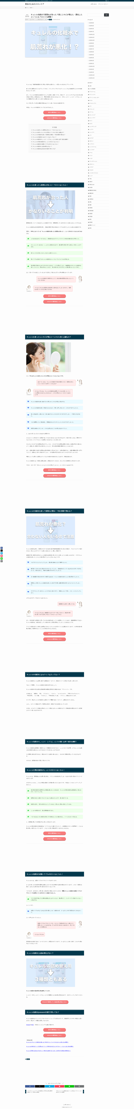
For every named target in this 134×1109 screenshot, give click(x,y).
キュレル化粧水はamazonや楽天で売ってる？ (44, 148)
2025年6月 (91, 51)
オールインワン (92, 103)
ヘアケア (91, 167)
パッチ (90, 158)
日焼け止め (91, 184)
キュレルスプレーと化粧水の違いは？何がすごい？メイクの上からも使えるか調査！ (47, 1042)
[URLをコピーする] (79, 1086)
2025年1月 (91, 63)
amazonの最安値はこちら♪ (54, 118)
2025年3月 (91, 57)
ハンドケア (91, 149)
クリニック (91, 109)
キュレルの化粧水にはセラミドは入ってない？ (44, 137)
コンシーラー (92, 117)
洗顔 (90, 196)
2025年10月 (91, 40)
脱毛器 (90, 222)
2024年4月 (91, 69)
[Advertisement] (54, 69)
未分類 (90, 187)
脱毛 (90, 219)
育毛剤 (90, 216)
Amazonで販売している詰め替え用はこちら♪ (54, 1002)
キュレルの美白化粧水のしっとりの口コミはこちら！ (46, 141)
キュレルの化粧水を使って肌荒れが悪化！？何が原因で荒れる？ (49, 134)
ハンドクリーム (92, 146)
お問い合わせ (67, 1104)
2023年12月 (91, 75)
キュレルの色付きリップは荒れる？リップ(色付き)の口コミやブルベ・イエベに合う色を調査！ (50, 1046)
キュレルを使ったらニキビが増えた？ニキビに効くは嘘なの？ (48, 132)
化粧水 (50, 19)
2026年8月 (91, 22)
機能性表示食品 (92, 190)
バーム (90, 152)
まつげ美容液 (92, 88)
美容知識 (91, 210)
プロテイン (91, 164)
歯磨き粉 (91, 193)
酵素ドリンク (92, 225)
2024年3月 (91, 72)
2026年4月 (91, 28)
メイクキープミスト (93, 173)
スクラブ (91, 138)
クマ (90, 106)
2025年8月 (91, 46)
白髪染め (91, 199)
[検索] (108, 1)
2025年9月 (91, 43)
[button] (30, 1086)
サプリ (90, 123)
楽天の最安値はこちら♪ (54, 112)
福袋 (90, 204)
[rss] (106, 1)
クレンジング (92, 114)
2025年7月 (91, 49)
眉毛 (90, 202)
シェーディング (92, 126)
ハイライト (91, 143)
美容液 (90, 207)
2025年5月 (91, 54)
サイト (90, 120)
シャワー (91, 129)
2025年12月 (91, 34)
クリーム (91, 112)
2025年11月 (91, 37)
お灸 (90, 85)
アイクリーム (92, 91)
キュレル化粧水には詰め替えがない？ (42, 146)
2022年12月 (91, 78)
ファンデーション (93, 161)
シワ (90, 135)
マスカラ (91, 170)
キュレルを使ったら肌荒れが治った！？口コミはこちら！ (47, 130)
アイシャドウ (92, 94)
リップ (90, 175)
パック (90, 155)
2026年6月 (91, 25)
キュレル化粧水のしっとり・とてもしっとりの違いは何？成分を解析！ (51, 139)
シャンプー (91, 132)
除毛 (90, 228)
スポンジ (91, 141)
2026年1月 (91, 31)
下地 (90, 178)
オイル (90, 100)
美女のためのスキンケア (34, 4)
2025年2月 (91, 60)
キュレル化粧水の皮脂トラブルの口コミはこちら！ (46, 144)
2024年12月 (91, 66)
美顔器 (90, 213)
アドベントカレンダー (94, 97)
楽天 (32, 1024)
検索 (106, 14)
